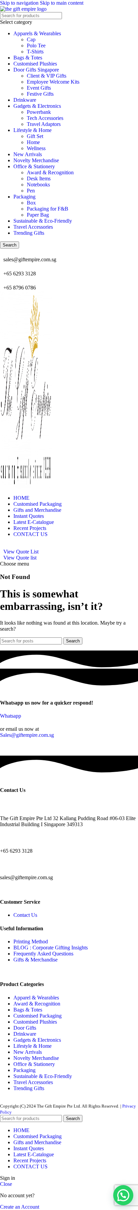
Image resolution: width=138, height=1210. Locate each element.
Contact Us (25, 915)
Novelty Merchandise (36, 160)
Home (33, 142)
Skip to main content (61, 3)
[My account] (2, 545)
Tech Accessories (45, 118)
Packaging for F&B (47, 209)
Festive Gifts (40, 94)
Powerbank (39, 112)
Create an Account (19, 1207)
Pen (31, 190)
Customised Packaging (37, 1016)
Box (31, 203)
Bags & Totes (27, 57)
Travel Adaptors (44, 124)
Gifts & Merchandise (35, 959)
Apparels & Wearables (37, 33)
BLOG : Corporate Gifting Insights (50, 947)
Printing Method (30, 941)
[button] (123, 1195)
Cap (31, 39)
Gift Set (35, 136)
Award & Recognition (50, 172)
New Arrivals (27, 154)
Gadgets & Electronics (37, 106)
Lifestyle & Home (32, 130)
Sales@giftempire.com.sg (27, 735)
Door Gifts (24, 1028)
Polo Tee (36, 45)
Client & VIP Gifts (46, 76)
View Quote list (20, 558)
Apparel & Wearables (36, 997)
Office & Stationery (34, 166)
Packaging (24, 196)
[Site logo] (23, 9)
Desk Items (39, 178)
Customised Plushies (35, 63)
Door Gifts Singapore (36, 70)
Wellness (36, 148)
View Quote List (21, 551)
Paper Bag (38, 215)
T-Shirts (35, 51)
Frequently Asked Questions (43, 953)
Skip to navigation (20, 3)
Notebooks (38, 184)
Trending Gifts (28, 233)
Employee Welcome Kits (53, 82)
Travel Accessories (33, 227)
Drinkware (24, 100)
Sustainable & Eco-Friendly (42, 221)
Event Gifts (39, 88)
